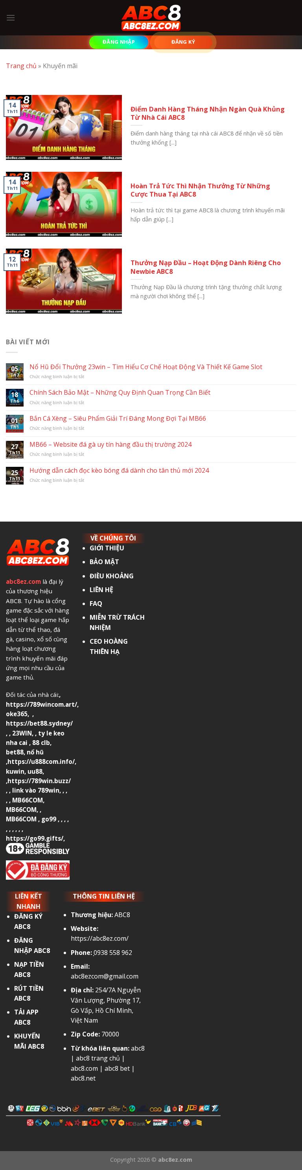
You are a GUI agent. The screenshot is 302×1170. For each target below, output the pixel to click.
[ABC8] (151, 17)
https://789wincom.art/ (41, 704)
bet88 (15, 752)
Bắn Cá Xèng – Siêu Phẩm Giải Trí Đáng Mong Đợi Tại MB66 (117, 418)
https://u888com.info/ (41, 761)
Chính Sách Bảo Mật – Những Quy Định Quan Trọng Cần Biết (119, 392)
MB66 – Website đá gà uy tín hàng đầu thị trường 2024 (110, 444)
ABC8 (122, 914)
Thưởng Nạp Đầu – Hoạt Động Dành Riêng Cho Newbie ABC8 (206, 266)
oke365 (17, 714)
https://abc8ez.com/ (100, 938)
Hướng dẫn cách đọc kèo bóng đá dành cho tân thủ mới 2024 (119, 470)
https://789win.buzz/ (39, 781)
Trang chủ (21, 65)
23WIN (22, 733)
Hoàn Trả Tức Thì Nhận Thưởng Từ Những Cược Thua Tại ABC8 (200, 190)
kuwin (15, 771)
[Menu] (10, 17)
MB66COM (27, 800)
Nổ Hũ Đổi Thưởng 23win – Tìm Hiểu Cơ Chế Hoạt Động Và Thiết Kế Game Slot (145, 367)
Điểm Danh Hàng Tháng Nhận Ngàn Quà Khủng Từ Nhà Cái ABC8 (208, 113)
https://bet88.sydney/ (39, 723)
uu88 (35, 771)
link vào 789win (35, 790)
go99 (48, 819)
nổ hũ (35, 752)
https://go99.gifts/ (34, 838)
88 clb (41, 743)
